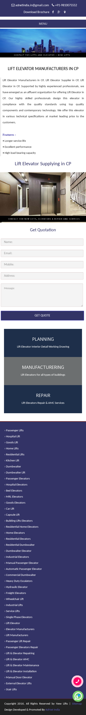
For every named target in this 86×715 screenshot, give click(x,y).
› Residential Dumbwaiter (19, 545)
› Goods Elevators (14, 502)
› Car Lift (9, 508)
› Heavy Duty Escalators (18, 581)
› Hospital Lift (12, 436)
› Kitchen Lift (11, 460)
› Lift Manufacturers (16, 635)
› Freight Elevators (15, 593)
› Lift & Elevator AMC (16, 659)
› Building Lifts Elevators (18, 520)
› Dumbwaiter (12, 466)
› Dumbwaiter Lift (14, 472)
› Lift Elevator (12, 623)
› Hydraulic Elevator (16, 587)
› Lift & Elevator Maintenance (21, 665)
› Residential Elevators (17, 539)
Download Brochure (36, 12)
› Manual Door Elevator (18, 677)
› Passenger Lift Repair (17, 641)
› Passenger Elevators (17, 478)
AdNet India (52, 709)
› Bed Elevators (13, 490)
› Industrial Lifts (13, 605)
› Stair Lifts (10, 689)
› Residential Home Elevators (21, 526)
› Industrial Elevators (16, 557)
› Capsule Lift (12, 514)
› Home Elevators (14, 532)
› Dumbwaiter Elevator (17, 551)
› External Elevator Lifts (18, 683)
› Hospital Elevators (15, 484)
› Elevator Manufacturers (19, 629)
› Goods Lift (11, 442)
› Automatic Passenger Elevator (23, 569)
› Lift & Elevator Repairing (19, 653)
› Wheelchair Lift (14, 599)
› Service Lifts (12, 611)
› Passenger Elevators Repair (21, 647)
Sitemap (77, 703)
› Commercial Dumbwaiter (20, 575)
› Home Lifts (11, 448)
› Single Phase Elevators (18, 617)
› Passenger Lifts (14, 430)
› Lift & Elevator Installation (20, 671)
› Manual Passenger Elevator (21, 563)
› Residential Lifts (14, 454)
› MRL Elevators (13, 496)
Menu (43, 23)
